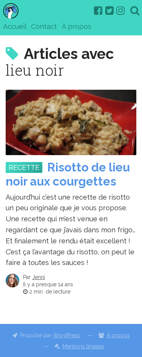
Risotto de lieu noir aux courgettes (68, 174)
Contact (44, 26)
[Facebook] (98, 10)
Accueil (15, 26)
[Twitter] (109, 10)
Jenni (38, 277)
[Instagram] (120, 10)
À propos (76, 26)
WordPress (66, 335)
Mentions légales (83, 346)
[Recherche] (134, 10)
